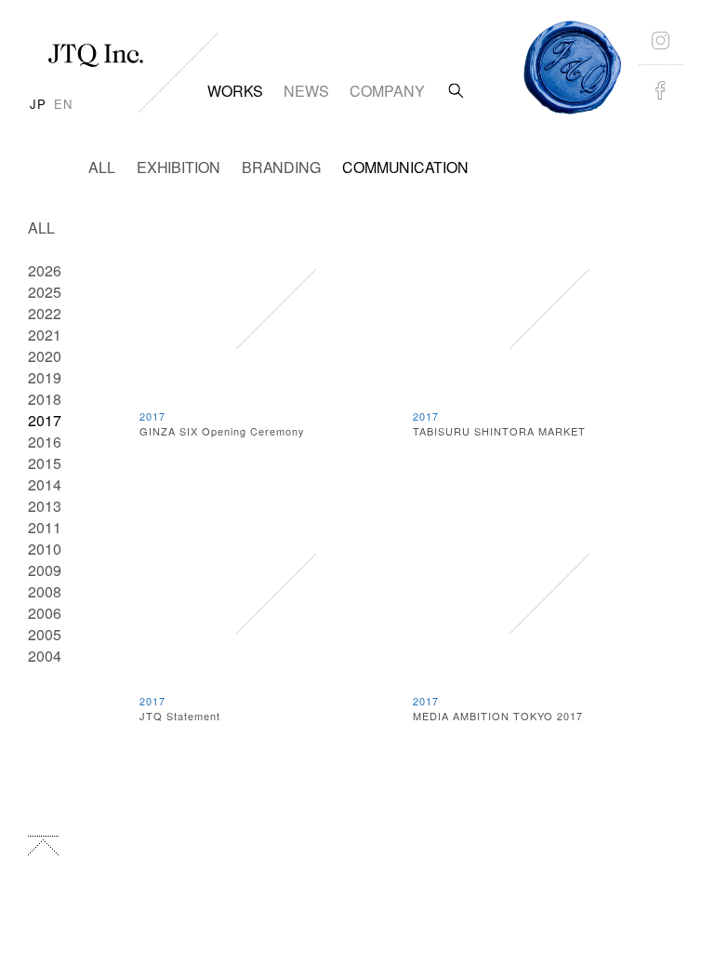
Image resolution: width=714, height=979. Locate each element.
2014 (44, 484)
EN (63, 104)
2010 (44, 548)
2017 (44, 420)
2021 (44, 334)
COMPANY (387, 90)
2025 (44, 291)
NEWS (306, 90)
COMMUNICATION (405, 167)
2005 (44, 634)
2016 (44, 441)
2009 (44, 570)
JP (38, 104)
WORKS (235, 90)
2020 (44, 356)
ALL (101, 167)
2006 (44, 613)
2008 (44, 591)
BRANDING (281, 167)
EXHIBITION (178, 167)
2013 (44, 505)
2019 (44, 377)
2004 (44, 655)
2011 (44, 527)
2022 (44, 313)
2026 (44, 270)
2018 (44, 398)
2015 (44, 463)
